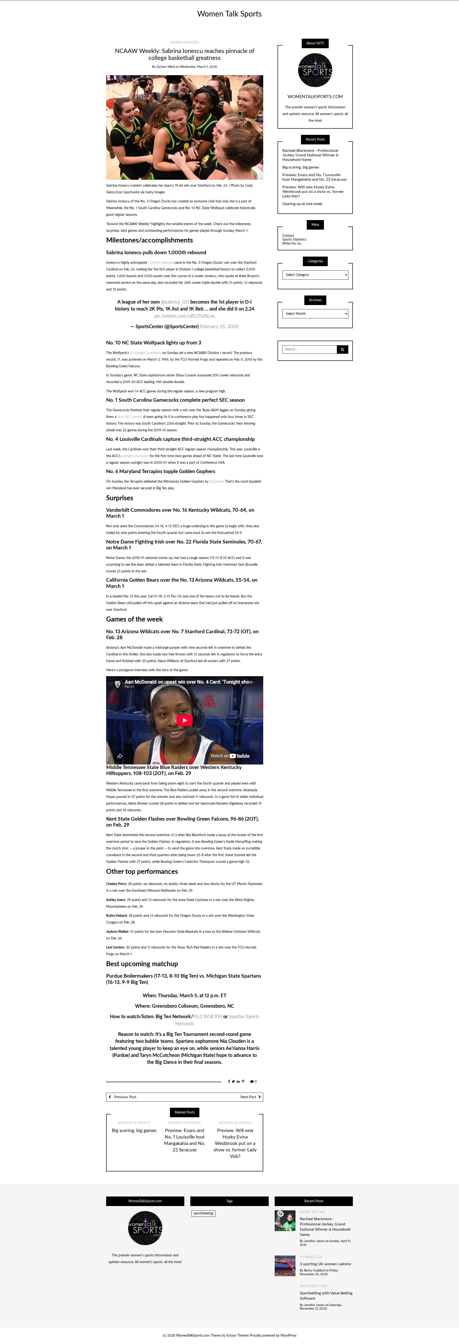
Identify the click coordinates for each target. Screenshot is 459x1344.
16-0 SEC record (129, 417)
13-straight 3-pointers (145, 353)
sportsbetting (203, 1213)
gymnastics (311, 1257)
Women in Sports (184, 42)
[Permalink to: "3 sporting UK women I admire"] (285, 1265)
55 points (216, 481)
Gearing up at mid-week (302, 204)
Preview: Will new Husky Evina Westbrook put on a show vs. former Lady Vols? (235, 1143)
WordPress (288, 1335)
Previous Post (124, 1097)
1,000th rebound (160, 262)
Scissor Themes (237, 1335)
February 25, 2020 (219, 326)
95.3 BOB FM (207, 1016)
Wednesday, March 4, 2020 (198, 67)
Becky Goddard (314, 1270)
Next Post (248, 1097)
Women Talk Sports (229, 14)
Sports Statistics (294, 239)
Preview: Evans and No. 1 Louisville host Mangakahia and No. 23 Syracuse (314, 177)
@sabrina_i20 (175, 302)
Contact (288, 235)
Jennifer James (314, 1241)
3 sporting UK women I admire (325, 1264)
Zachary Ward (165, 67)
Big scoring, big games (134, 1130)
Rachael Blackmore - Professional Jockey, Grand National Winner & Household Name (310, 155)
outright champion (135, 456)
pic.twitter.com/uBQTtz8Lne (184, 316)
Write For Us (291, 243)
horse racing (313, 1212)
